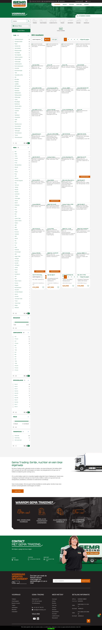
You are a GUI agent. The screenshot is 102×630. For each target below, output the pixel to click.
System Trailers (18, 220)
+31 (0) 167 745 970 (36, 1)
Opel (16, 278)
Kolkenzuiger (17, 97)
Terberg (16, 187)
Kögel (16, 211)
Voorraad (57, 4)
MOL (16, 214)
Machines (14, 609)
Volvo (16, 156)
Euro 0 (16, 399)
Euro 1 (16, 404)
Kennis (16, 269)
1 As (16, 347)
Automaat (17, 435)
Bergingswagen (18, 50)
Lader (16, 119)
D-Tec (16, 162)
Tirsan (16, 300)
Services (54, 609)
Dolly (16, 112)
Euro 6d (16, 393)
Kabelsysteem (18, 92)
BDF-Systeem (18, 86)
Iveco (16, 169)
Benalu (16, 229)
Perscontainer (18, 126)
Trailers (13, 605)
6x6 (15, 358)
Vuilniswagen (17, 61)
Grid (48, 39)
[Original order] (24, 143)
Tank (16, 72)
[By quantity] (28, 143)
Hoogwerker (17, 117)
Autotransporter (18, 63)
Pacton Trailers (18, 280)
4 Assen (16, 365)
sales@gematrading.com (50, 1)
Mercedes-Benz (18, 165)
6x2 (15, 341)
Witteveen (17, 307)
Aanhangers (15, 607)
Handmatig (17, 437)
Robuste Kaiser (18, 287)
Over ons (79, 4)
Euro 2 (16, 406)
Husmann (17, 260)
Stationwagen (18, 128)
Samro (16, 294)
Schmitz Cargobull (19, 180)
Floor (16, 207)
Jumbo (16, 267)
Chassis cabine (18, 106)
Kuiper (16, 271)
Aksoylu (16, 189)
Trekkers (14, 599)
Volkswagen (17, 198)
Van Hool (17, 185)
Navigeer (62, 1)
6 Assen (16, 370)
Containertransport (19, 39)
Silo (15, 77)
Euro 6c (16, 390)
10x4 (16, 350)
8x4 (15, 354)
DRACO (16, 238)
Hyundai (16, 263)
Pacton (16, 171)
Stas (16, 182)
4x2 (15, 336)
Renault (16, 167)
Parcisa (16, 283)
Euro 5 (16, 384)
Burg (16, 173)
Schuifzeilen (17, 52)
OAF (16, 276)
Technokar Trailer (18, 298)
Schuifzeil (17, 68)
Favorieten (78, 1)
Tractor (16, 135)
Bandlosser (17, 103)
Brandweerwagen (18, 70)
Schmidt (16, 296)
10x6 (16, 361)
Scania (16, 158)
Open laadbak (18, 48)
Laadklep (17, 83)
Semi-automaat (18, 440)
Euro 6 (16, 386)
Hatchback (17, 115)
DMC (16, 236)
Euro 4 (16, 388)
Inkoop (65, 4)
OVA (16, 216)
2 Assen (16, 343)
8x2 (15, 345)
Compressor (17, 108)
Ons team (54, 613)
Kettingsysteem (18, 95)
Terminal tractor (18, 132)
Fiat (15, 240)
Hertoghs (17, 258)
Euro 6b (16, 397)
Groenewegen (18, 251)
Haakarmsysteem (18, 57)
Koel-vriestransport (19, 66)
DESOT (16, 202)
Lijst (55, 39)
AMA (16, 227)
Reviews (71, 4)
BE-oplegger (17, 101)
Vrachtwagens (15, 601)
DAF (15, 151)
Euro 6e (16, 402)
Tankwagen (17, 130)
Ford (16, 209)
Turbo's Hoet (17, 303)
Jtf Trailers (17, 265)
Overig (16, 99)
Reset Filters (21, 30)
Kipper (16, 43)
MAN (16, 153)
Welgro (16, 305)
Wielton (16, 222)
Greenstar (17, 249)
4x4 (15, 356)
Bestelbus (17, 81)
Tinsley (16, 196)
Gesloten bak (17, 46)
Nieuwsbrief (55, 618)
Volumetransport (18, 137)
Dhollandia (17, 205)
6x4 (15, 352)
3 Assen (16, 338)
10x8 (16, 363)
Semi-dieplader (18, 54)
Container (17, 110)
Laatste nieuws (55, 615)
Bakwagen (17, 88)
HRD (16, 254)
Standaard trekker (18, 41)
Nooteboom (17, 274)
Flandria (16, 191)
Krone (16, 160)
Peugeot (16, 285)
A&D (16, 225)
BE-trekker (17, 79)
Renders (16, 178)
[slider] (14, 322)
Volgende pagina (84, 39)
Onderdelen (14, 611)
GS (15, 245)
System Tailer (18, 218)
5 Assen (16, 367)
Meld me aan (85, 581)
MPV (16, 121)
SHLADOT (17, 289)
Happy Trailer (17, 256)
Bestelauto (17, 90)
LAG (15, 176)
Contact (86, 4)
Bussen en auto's (16, 603)
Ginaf (16, 247)
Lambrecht (17, 193)
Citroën (16, 200)
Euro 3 (16, 395)
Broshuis (17, 231)
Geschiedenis (55, 611)
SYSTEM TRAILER (18, 292)
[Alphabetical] (26, 143)
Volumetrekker (18, 59)
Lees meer (18, 491)
